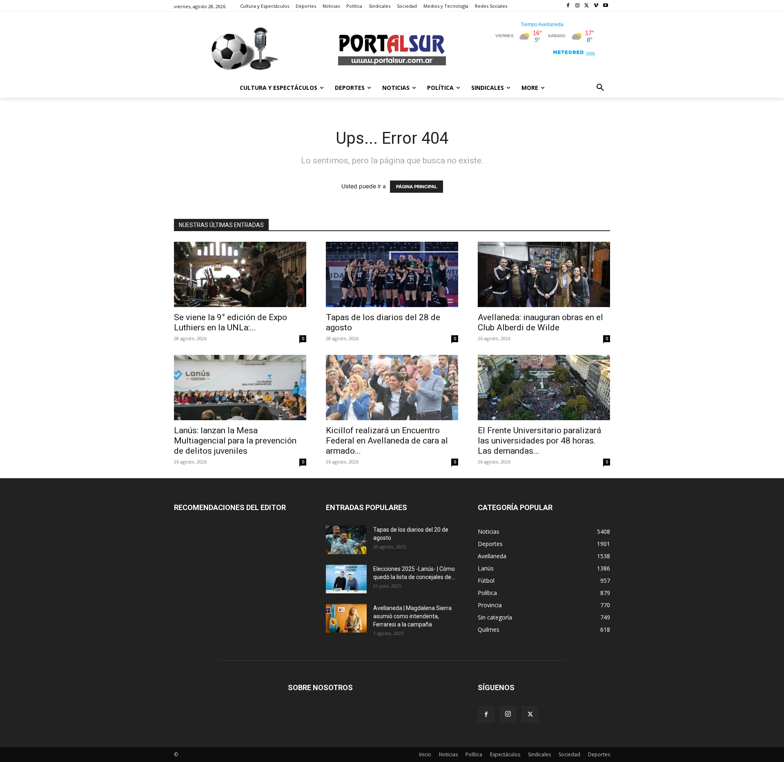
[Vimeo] (596, 6)
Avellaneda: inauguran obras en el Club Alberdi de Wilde (540, 322)
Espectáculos (505, 754)
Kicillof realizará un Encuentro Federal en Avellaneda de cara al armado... (387, 441)
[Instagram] (577, 6)
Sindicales (539, 754)
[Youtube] (605, 6)
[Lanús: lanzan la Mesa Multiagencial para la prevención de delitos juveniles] (240, 387)
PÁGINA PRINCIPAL (416, 186)
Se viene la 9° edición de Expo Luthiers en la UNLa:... (230, 322)
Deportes (599, 754)
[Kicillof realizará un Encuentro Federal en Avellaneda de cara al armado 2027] (392, 387)
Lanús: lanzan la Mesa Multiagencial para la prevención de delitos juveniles (235, 441)
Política (474, 754)
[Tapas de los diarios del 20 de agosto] (346, 540)
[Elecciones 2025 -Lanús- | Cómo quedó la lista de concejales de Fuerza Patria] (346, 579)
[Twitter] (587, 6)
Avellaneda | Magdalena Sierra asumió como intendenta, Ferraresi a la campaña (412, 616)
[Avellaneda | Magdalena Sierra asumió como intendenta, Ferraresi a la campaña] (346, 618)
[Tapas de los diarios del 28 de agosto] (392, 274)
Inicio (425, 754)
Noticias (448, 754)
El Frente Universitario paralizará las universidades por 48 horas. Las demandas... (539, 441)
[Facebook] (568, 6)
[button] (600, 88)
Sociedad (569, 754)
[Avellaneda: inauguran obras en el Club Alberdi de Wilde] (544, 274)
